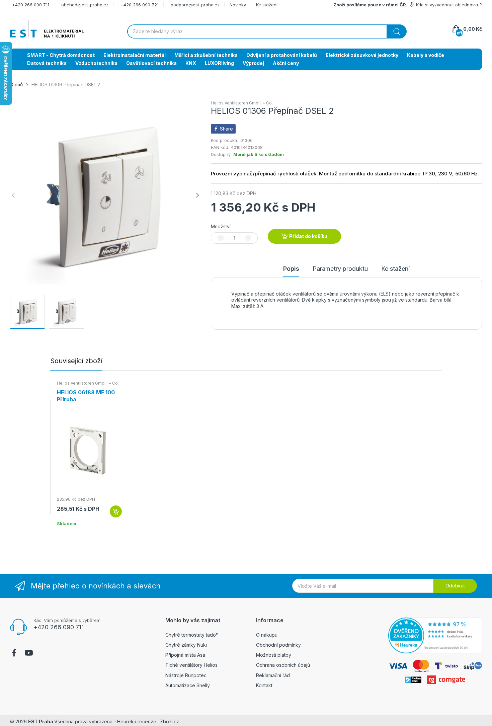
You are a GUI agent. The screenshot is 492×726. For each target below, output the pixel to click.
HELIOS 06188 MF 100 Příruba (86, 396)
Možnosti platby (273, 655)
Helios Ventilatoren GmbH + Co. (242, 102)
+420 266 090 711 (30, 4)
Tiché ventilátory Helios (191, 665)
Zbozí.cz (169, 721)
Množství (221, 226)
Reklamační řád (273, 675)
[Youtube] (29, 653)
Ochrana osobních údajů (283, 665)
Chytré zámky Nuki (186, 645)
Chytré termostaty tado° (191, 635)
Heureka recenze (136, 721)
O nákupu (266, 635)
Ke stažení (266, 4)
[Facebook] (14, 653)
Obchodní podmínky (278, 645)
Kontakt (264, 685)
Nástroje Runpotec (186, 675)
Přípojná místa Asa (185, 655)
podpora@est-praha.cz (195, 4)
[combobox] (267, 31)
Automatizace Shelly (187, 685)
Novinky (238, 4)
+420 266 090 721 (139, 4)
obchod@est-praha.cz (84, 4)
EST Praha (40, 721)
